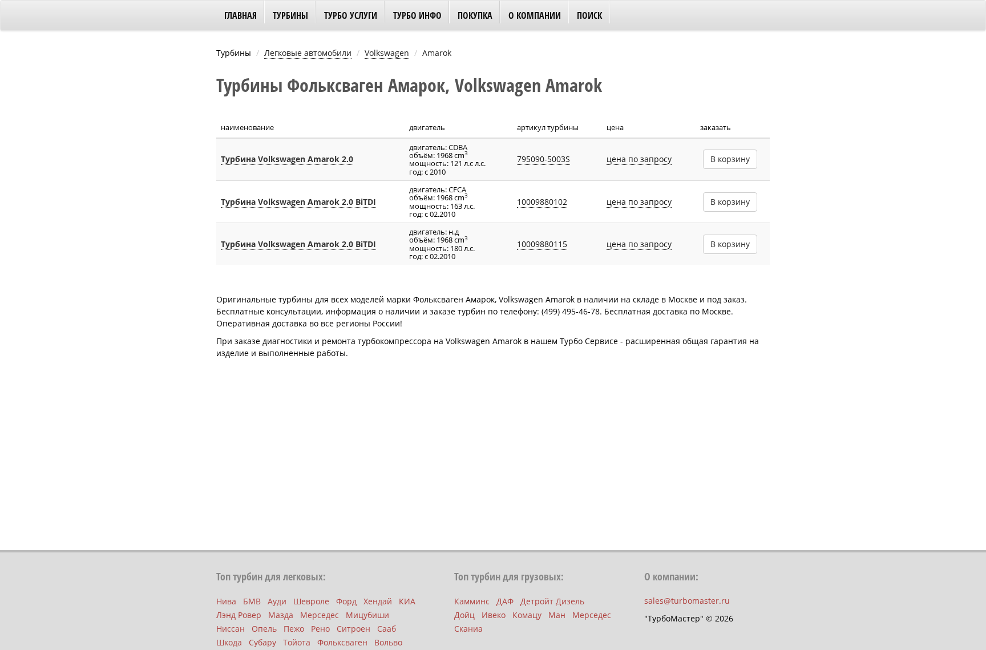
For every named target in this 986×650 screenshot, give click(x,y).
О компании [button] (534, 15)
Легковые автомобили (307, 52)
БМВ (252, 601)
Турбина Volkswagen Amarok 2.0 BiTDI (298, 201)
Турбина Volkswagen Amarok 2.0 (287, 159)
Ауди (277, 601)
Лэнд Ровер (238, 614)
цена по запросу (639, 159)
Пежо (294, 628)
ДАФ (505, 601)
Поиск (589, 15)
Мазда (280, 614)
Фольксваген (342, 642)
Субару (262, 642)
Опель (264, 628)
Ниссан (230, 628)
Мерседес (319, 614)
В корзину (730, 159)
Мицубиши (367, 614)
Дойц (464, 614)
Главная (240, 15)
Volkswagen (387, 52)
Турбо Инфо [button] (417, 15)
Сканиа (468, 628)
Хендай (377, 601)
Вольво (388, 642)
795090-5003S (543, 159)
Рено (320, 628)
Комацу (527, 614)
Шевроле (311, 601)
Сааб (386, 628)
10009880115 (542, 244)
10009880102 (542, 201)
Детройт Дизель (552, 601)
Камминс (472, 601)
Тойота (296, 642)
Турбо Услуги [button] (350, 15)
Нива (226, 601)
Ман (556, 614)
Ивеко (494, 614)
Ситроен (353, 628)
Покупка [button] (475, 15)
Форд (346, 601)
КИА (407, 601)
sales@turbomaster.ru (687, 600)
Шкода (229, 642)
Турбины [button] (290, 15)
